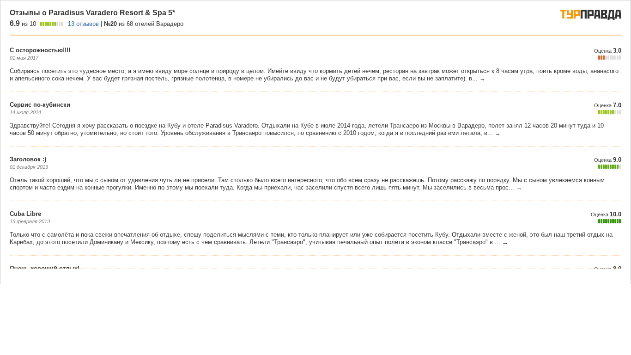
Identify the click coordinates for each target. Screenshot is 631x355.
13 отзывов (83, 23)
